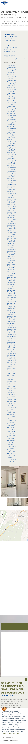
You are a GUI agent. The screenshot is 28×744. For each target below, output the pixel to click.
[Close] (26, 679)
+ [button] (2, 512)
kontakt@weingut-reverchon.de (13, 57)
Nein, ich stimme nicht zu (10, 740)
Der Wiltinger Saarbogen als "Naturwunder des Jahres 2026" (13, 688)
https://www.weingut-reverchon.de (14, 59)
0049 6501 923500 (9, 55)
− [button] (2, 515)
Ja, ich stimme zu (8, 738)
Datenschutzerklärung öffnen (10, 733)
